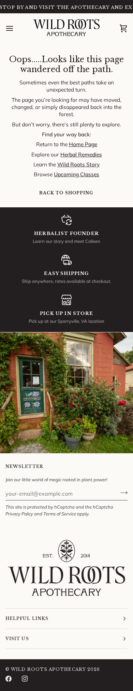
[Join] (122, 492)
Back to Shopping (66, 192)
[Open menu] (15, 28)
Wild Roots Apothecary (48, 669)
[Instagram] (25, 679)
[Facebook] (8, 679)
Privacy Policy (19, 513)
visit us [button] (17, 638)
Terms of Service (59, 513)
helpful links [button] (26, 618)
